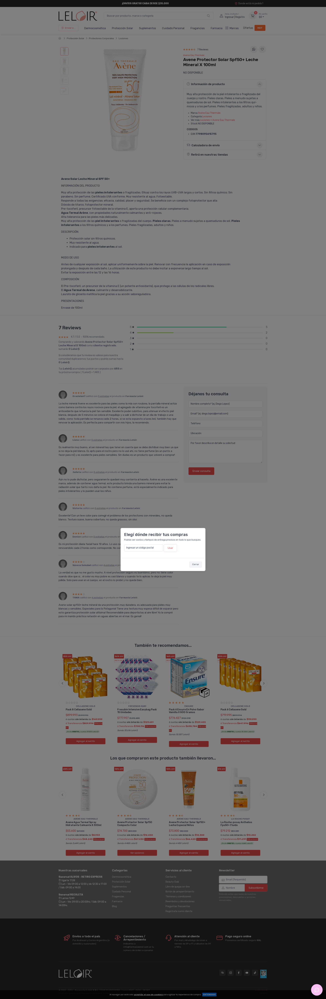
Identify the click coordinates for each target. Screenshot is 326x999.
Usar (170, 548)
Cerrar (195, 564)
